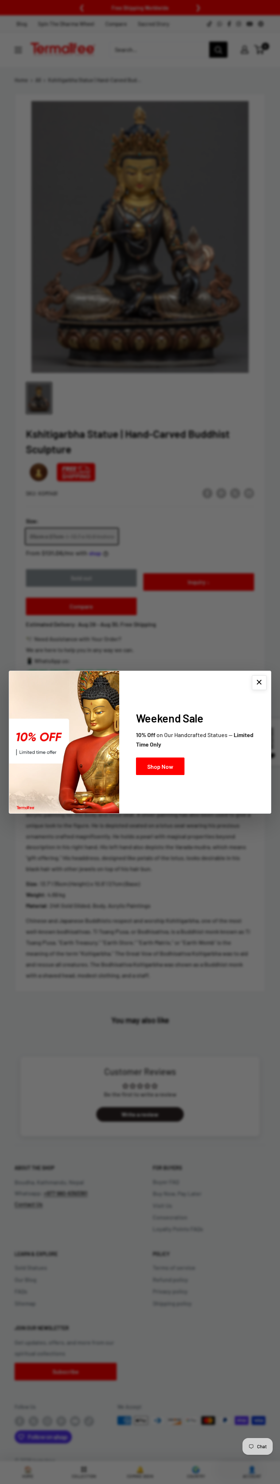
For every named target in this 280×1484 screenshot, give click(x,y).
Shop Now (160, 766)
